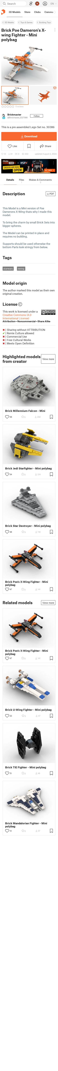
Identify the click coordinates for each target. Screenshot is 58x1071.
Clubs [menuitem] (37, 12)
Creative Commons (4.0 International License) (26, 318)
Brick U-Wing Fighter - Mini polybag (28, 709)
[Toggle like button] (7, 417)
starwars (8, 268)
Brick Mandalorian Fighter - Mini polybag (26, 825)
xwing (21, 268)
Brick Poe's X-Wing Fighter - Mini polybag (26, 583)
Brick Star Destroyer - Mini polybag (28, 525)
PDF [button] (51, 193)
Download (30, 136)
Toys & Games (26, 22)
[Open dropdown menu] (55, 30)
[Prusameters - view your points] (37, 3)
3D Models (9, 22)
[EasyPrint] (31, 3)
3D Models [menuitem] (14, 12)
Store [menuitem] (27, 12)
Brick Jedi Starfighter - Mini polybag (28, 468)
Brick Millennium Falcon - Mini (25, 410)
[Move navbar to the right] (55, 12)
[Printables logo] (3, 12)
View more (48, 358)
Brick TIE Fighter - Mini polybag (25, 767)
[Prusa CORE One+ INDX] (29, 166)
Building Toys (45, 22)
